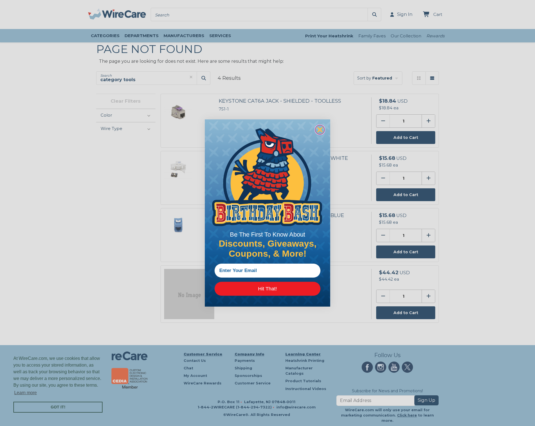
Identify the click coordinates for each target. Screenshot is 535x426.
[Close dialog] (320, 129)
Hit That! (267, 289)
